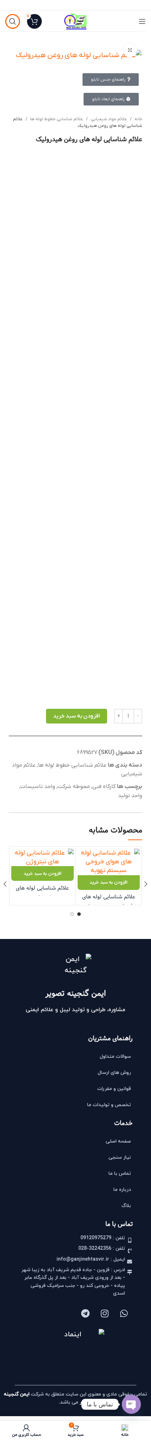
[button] (109, 882)
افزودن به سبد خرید (76, 716)
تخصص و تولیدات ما (109, 1105)
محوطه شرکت (74, 786)
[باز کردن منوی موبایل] (142, 21)
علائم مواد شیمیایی (108, 119)
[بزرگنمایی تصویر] (130, 50)
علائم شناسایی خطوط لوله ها (56, 119)
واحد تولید (130, 795)
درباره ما (122, 1189)
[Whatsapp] (124, 1313)
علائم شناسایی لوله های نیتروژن (42, 892)
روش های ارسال (114, 1072)
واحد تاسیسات (37, 786)
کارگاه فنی (104, 786)
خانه (137, 119)
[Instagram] (104, 1313)
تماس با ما (120, 1173)
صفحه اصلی (118, 1141)
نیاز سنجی (120, 1157)
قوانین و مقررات (114, 1088)
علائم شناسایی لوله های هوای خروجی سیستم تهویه (108, 901)
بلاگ (126, 1205)
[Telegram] (85, 1313)
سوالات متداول (115, 1056)
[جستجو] (13, 21)
